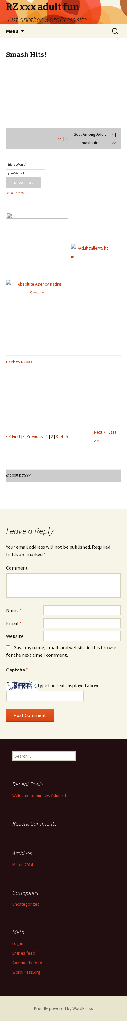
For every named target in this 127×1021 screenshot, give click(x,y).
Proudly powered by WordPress (63, 1008)
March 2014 (22, 864)
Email (14, 623)
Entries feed (23, 953)
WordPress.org (26, 972)
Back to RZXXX (19, 362)
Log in (17, 943)
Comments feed (27, 962)
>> (114, 143)
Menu (12, 31)
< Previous (33, 436)
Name (14, 610)
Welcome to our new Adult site (40, 795)
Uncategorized (26, 904)
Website (14, 636)
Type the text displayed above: (68, 685)
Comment (17, 568)
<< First (13, 436)
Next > (100, 432)
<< (60, 138)
